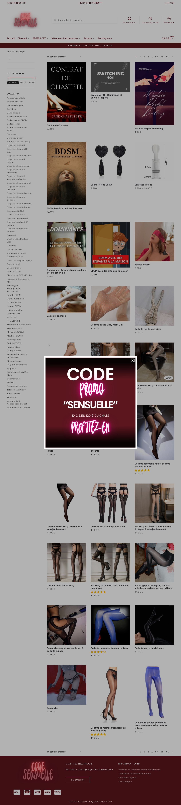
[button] (132, 360)
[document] (90, 402)
